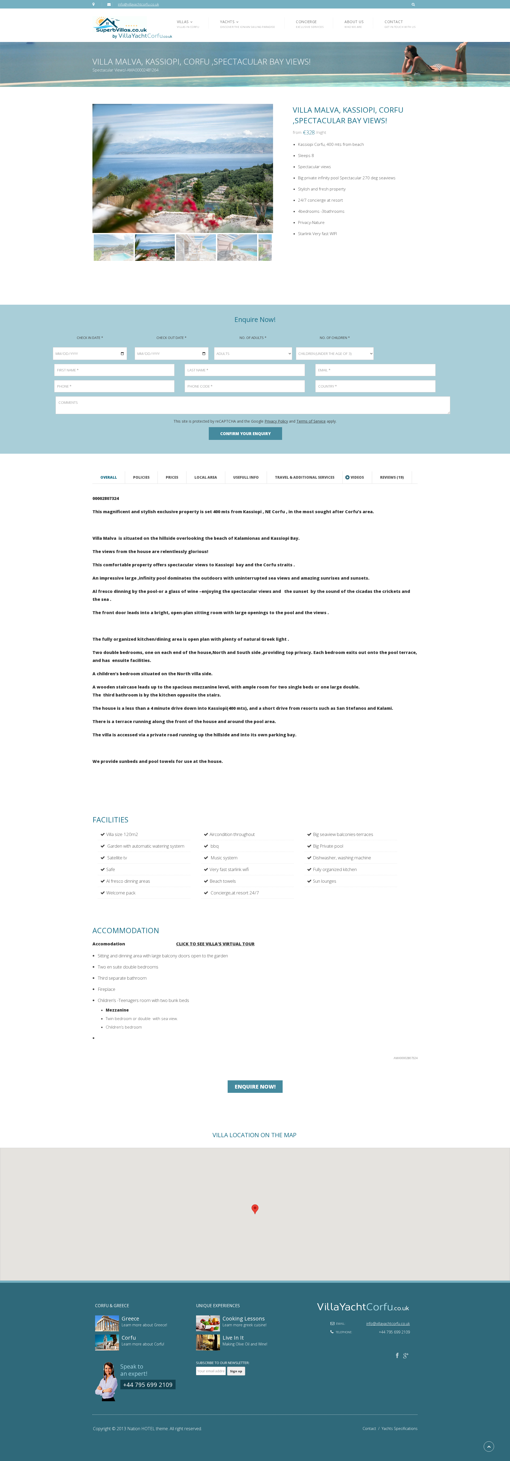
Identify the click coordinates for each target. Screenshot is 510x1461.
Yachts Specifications (400, 1428)
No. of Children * (335, 337)
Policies (141, 477)
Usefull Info (246, 477)
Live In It (233, 1337)
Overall (108, 477)
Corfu (129, 1337)
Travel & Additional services (304, 477)
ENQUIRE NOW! (255, 1086)
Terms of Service (311, 421)
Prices (172, 477)
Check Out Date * (171, 337)
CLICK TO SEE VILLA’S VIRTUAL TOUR (215, 944)
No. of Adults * (253, 337)
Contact (372, 1428)
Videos (357, 477)
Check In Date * (90, 337)
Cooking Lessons (244, 1318)
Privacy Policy (276, 421)
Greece (130, 1318)
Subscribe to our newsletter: (222, 1362)
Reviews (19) (392, 477)
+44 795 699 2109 (148, 1384)
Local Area (205, 477)
